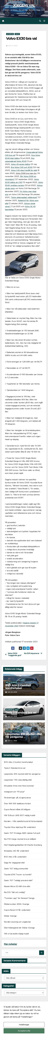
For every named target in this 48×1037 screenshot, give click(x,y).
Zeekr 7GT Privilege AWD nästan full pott (22, 833)
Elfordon (10, 34)
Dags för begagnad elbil (14, 863)
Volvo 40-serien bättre (20, 164)
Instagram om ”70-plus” (14, 792)
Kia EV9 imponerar (31, 653)
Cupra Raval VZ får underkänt (17, 910)
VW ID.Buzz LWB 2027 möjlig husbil (19, 815)
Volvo (17, 34)
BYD (7, 682)
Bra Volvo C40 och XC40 (21, 167)
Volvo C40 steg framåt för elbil (24, 170)
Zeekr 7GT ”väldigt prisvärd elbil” (18, 880)
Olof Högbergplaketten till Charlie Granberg (23, 845)
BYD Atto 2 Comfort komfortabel (18, 687)
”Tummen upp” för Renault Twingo (19, 898)
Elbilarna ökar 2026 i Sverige (16, 904)
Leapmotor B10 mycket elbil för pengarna (23, 735)
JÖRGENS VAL (24, 5)
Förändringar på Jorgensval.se (17, 797)
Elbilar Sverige (10, 916)
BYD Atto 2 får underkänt (15, 857)
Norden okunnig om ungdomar (17, 922)
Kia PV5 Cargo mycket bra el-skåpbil (20, 839)
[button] (40, 21)
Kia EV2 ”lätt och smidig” (14, 892)
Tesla (16, 709)
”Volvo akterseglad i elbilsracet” (24, 197)
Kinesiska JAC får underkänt (16, 851)
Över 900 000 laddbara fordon (17, 803)
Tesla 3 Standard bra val (20, 712)
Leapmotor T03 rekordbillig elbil (18, 780)
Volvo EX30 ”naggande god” (15, 654)
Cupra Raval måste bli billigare (17, 809)
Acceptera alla (24, 1031)
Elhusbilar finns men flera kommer (19, 786)
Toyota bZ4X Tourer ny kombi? (18, 874)
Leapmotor (18, 731)
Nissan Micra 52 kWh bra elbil (17, 886)
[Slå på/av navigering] (44, 21)
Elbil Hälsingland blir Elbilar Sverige (19, 928)
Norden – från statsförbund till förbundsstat (23, 821)
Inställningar (24, 1024)
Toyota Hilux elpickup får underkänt (20, 827)
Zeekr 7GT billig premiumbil (16, 868)
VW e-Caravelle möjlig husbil (16, 934)
